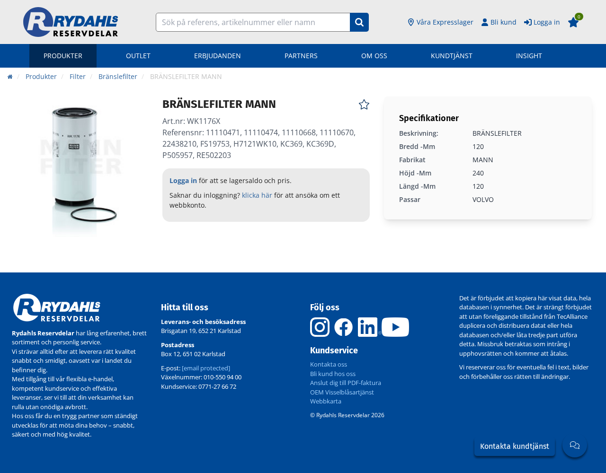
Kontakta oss (328, 364)
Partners (301, 55)
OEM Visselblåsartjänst (342, 392)
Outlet (138, 55)
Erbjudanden (217, 55)
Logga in (547, 22)
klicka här (257, 195)
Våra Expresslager (445, 22)
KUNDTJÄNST (451, 55)
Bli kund (503, 22)
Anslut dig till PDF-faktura (345, 382)
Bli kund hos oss (333, 373)
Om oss (374, 55)
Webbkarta (325, 401)
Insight (529, 55)
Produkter (63, 55)
